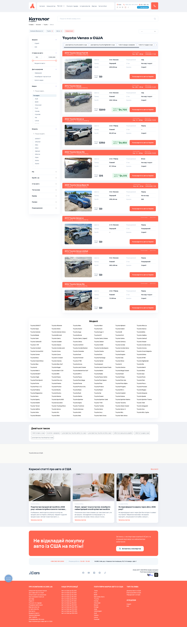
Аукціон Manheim (34, 615)
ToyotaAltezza (142, 325)
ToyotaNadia (98, 374)
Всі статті (154, 469)
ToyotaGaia (119, 358)
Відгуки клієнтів (34, 607)
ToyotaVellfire (35, 409)
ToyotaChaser (141, 341)
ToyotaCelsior (99, 341)
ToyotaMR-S (77, 374)
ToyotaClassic (56, 345)
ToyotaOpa (140, 374)
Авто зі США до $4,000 (69, 595)
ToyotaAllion (98, 325)
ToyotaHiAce (119, 361)
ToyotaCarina (119, 338)
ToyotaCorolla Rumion (80, 348)
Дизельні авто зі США (134, 591)
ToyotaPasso (77, 377)
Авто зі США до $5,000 (69, 597)
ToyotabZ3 (98, 335)
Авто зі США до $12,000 (69, 609)
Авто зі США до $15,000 (69, 611)
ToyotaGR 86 (141, 358)
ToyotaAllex (77, 325)
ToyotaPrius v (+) (36, 387)
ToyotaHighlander (143, 361)
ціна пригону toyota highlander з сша (103, 45)
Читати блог (102, 6)
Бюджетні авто (40, 63)
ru (148, 4)
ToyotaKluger (56, 367)
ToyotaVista (34, 412)
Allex (36, 145)
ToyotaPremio (56, 383)
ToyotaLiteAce (120, 367)
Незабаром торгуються (43, 76)
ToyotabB (118, 332)
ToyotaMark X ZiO (57, 370)
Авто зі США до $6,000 (69, 599)
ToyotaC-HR (34, 345)
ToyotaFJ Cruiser (57, 358)
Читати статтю (36, 520)
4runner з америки (53, 433)
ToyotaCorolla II (35, 348)
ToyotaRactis (56, 390)
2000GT (38, 139)
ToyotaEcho (98, 354)
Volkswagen (98, 611)
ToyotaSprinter (78, 399)
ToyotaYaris (77, 415)
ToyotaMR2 (55, 374)
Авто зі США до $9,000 (69, 605)
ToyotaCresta (99, 351)
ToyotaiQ (118, 364)
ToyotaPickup (120, 377)
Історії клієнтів (34, 609)
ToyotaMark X (35, 370)
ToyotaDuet (77, 354)
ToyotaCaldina (141, 335)
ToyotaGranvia (56, 361)
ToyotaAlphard (120, 325)
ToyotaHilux (34, 364)
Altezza (37, 154)
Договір (31, 599)
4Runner (38, 142)
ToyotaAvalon (120, 329)
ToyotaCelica (77, 341)
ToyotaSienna (56, 396)
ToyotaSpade (141, 396)
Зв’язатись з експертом (131, 549)
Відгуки (94, 6)
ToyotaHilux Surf (57, 364)
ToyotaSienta (77, 396)
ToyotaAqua (34, 329)
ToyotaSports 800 (58, 399)
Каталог (42, 6)
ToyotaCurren (35, 354)
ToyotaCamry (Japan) (80, 338)
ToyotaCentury (120, 341)
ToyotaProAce (56, 387)
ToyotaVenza (56, 409)
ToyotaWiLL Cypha (143, 412)
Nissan (96, 605)
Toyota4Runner (57, 325)
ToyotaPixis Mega (79, 380)
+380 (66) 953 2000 (131, 4)
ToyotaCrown (120, 351)
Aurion (37, 163)
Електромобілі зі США (134, 593)
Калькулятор (51, 6)
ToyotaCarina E (142, 338)
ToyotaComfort (78, 345)
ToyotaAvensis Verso (59, 332)
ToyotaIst (33, 367)
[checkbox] (33, 43)
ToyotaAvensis (35, 332)
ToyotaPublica (35, 390)
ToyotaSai (97, 393)
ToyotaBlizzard (57, 335)
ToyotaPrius (98, 383)
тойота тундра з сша (145, 45)
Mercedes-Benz (99, 597)
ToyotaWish (56, 415)
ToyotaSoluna (120, 396)
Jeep (95, 609)
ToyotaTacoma (120, 403)
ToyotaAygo (77, 332)
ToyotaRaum (98, 390)
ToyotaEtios (34, 358)
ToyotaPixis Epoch (36, 380)
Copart (37, 43)
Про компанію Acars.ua (36, 597)
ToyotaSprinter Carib (101, 399)
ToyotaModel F (35, 374)
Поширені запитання (36, 605)
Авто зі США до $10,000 (69, 607)
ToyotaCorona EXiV (36, 351)
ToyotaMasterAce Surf (80, 370)
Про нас (59, 6)
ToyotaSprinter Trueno (144, 399)
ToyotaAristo (56, 329)
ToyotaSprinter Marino (122, 399)
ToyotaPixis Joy (57, 380)
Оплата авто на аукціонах (37, 595)
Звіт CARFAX (33, 617)
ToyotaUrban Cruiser (122, 406)
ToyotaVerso (98, 409)
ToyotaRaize (77, 390)
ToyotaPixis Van (120, 380)
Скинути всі (69, 31)
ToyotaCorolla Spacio (101, 348)
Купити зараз (39, 80)
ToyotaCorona (141, 348)
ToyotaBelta (141, 332)
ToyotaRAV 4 (119, 390)
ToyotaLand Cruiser (79, 367)
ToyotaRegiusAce (36, 393)
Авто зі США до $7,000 (68, 601)
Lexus (37, 121)
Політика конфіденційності (149, 572)
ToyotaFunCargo (99, 358)
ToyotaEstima (141, 354)
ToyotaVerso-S (120, 409)
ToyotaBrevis (77, 335)
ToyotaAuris (98, 329)
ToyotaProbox (99, 387)
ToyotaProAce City (79, 387)
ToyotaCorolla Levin (58, 348)
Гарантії (31, 601)
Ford (36, 108)
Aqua (36, 157)
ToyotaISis (140, 364)
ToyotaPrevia (77, 383)
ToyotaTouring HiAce (59, 406)
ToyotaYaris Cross (100, 415)
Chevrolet (38, 105)
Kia (36, 117)
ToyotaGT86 (77, 361)
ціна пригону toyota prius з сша (42, 437)
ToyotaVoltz (77, 412)
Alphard (37, 151)
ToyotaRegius (141, 390)
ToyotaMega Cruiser (122, 370)
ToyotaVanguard (142, 406)
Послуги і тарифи (72, 6)
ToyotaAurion (77, 329)
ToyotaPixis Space (100, 380)
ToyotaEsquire (120, 354)
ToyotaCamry (56, 338)
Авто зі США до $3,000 (69, 593)
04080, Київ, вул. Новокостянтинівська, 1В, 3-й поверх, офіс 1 (115, 561)
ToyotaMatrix (98, 370)
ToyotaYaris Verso (121, 415)
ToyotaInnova (77, 364)
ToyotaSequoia (142, 393)
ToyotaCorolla (120, 345)
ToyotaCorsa (56, 351)
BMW (36, 102)
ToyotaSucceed (57, 403)
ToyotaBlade (34, 335)
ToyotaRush (77, 393)
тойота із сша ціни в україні (122, 433)
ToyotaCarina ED (35, 341)
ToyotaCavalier (57, 341)
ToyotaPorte (34, 383)
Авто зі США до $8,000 (69, 603)
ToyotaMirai (141, 370)
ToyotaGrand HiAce (36, 361)
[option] (44, 98)
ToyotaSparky (35, 399)
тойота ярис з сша (38, 433)
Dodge (96, 607)
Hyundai (37, 114)
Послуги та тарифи (35, 603)
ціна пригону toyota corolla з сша (99, 433)
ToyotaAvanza (141, 329)
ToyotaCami (34, 338)
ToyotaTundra (99, 406)
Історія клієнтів (85, 6)
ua (145, 4)
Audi (36, 99)
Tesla (96, 591)
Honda (37, 111)
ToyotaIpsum (98, 364)
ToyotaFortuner (78, 358)
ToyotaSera (34, 396)
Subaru (96, 615)
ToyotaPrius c (141, 383)
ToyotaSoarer (99, 396)
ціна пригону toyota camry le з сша (74, 433)
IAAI (36, 47)
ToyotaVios (141, 409)
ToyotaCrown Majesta (144, 351)
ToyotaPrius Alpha (121, 383)
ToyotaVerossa (78, 409)
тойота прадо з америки (126, 45)
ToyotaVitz (55, 412)
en (141, 4)
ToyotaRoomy (56, 393)
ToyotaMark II (141, 367)
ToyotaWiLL (119, 412)
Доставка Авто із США (36, 593)
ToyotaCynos (56, 354)
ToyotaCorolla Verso (122, 348)
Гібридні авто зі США (133, 595)
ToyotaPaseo (56, 377)
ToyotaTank (141, 403)
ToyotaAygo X (99, 332)
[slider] (33, 60)
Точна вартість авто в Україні (142, 76)
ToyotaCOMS (98, 345)
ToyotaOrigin (34, 377)
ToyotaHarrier (99, 361)
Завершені (38, 73)
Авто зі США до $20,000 (69, 613)
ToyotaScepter (120, 393)
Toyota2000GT (35, 325)
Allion (36, 148)
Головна (31, 24)
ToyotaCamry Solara (101, 338)
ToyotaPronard (142, 387)
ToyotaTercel (35, 406)
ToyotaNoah (119, 374)
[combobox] (148, 31)
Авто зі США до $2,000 (69, 591)
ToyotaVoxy (98, 412)
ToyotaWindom (35, 415)
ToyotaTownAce (78, 406)
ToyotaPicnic (141, 377)
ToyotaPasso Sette (100, 377)
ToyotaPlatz (141, 380)
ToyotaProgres (120, 387)
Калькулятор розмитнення (38, 591)
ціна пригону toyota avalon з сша (76, 45)
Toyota (46, 24)
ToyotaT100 (98, 403)
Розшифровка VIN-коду (36, 619)
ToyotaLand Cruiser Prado (102, 367)
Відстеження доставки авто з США (40, 621)
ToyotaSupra (77, 403)
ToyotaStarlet (35, 403)
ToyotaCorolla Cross (143, 345)
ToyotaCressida (78, 351)
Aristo (37, 160)
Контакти (32, 611)
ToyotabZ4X (119, 335)
